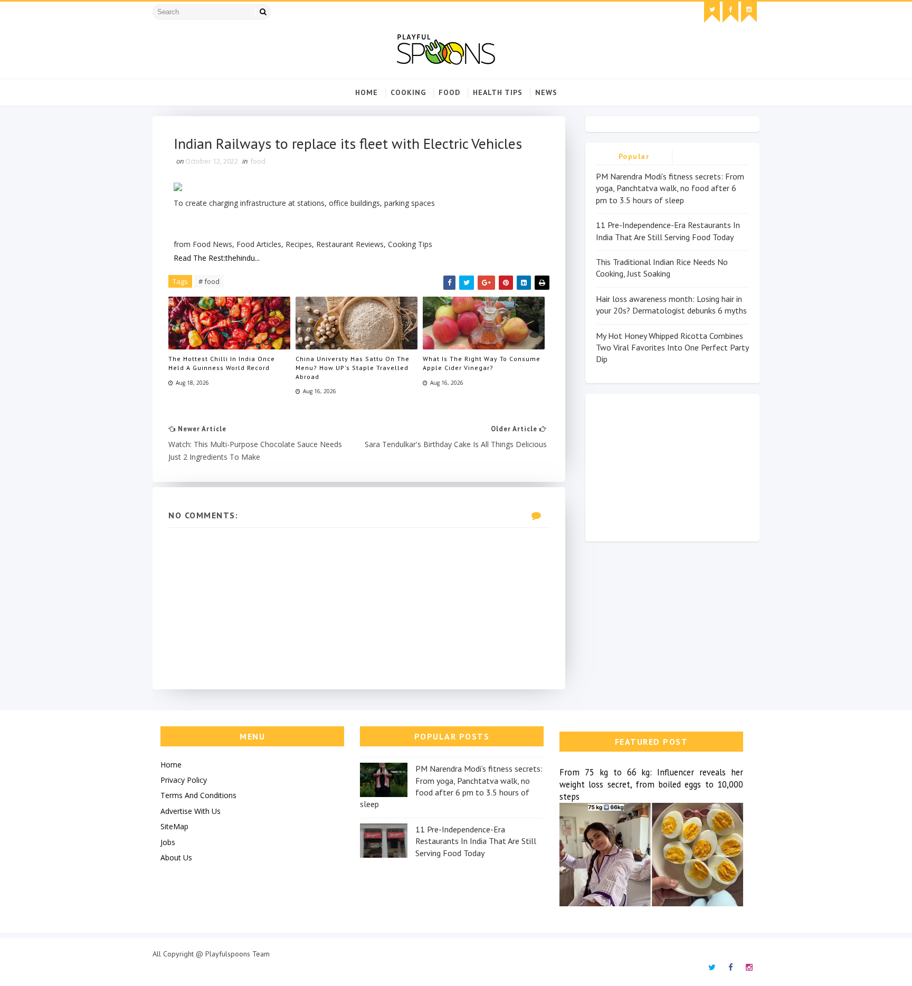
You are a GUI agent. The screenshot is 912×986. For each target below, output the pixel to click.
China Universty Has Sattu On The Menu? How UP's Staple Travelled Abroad (353, 368)
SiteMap (174, 826)
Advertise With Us (190, 811)
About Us (176, 857)
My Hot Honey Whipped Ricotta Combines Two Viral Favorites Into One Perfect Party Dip (672, 347)
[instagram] (749, 12)
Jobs (167, 842)
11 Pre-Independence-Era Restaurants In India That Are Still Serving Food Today (475, 841)
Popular (634, 156)
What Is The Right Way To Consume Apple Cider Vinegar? (481, 363)
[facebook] (730, 12)
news (546, 92)
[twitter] (712, 12)
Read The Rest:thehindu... (217, 258)
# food (209, 281)
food (449, 92)
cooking (408, 92)
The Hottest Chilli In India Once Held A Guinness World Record (221, 363)
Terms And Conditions (198, 795)
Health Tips (497, 92)
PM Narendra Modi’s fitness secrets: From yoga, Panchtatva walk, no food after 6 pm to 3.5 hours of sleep (670, 188)
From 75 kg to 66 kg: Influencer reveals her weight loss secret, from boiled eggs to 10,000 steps (651, 784)
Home (366, 92)
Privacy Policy (183, 780)
